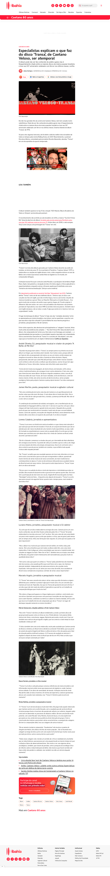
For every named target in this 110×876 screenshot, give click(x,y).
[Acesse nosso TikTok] (68, 5)
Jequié (57, 858)
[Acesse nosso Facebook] (56, 5)
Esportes (79, 12)
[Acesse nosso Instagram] (52, 5)
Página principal (59, 851)
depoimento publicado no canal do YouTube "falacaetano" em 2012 (43, 293)
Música (21, 805)
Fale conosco (79, 856)
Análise (28, 801)
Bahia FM (98, 856)
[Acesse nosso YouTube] (64, 5)
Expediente (78, 853)
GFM (97, 851)
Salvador (43, 12)
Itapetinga (58, 856)
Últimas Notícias (24, 12)
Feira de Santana (60, 853)
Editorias (40, 848)
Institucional (78, 848)
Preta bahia (41, 863)
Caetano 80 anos (22, 17)
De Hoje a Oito (61, 12)
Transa (28, 805)
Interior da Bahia (60, 848)
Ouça (24, 77)
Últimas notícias (42, 851)
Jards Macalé (68, 801)
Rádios (98, 848)
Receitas (71, 12)
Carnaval (35, 12)
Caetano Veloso (49, 801)
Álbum (21, 801)
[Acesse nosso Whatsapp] (72, 5)
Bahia (39, 853)
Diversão (51, 12)
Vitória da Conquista (61, 860)
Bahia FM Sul (99, 853)
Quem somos (79, 851)
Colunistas (87, 12)
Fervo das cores (42, 865)
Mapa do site (79, 860)
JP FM (97, 858)
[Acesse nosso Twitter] (60, 5)
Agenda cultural (42, 860)
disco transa (59, 801)
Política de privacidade (81, 858)
